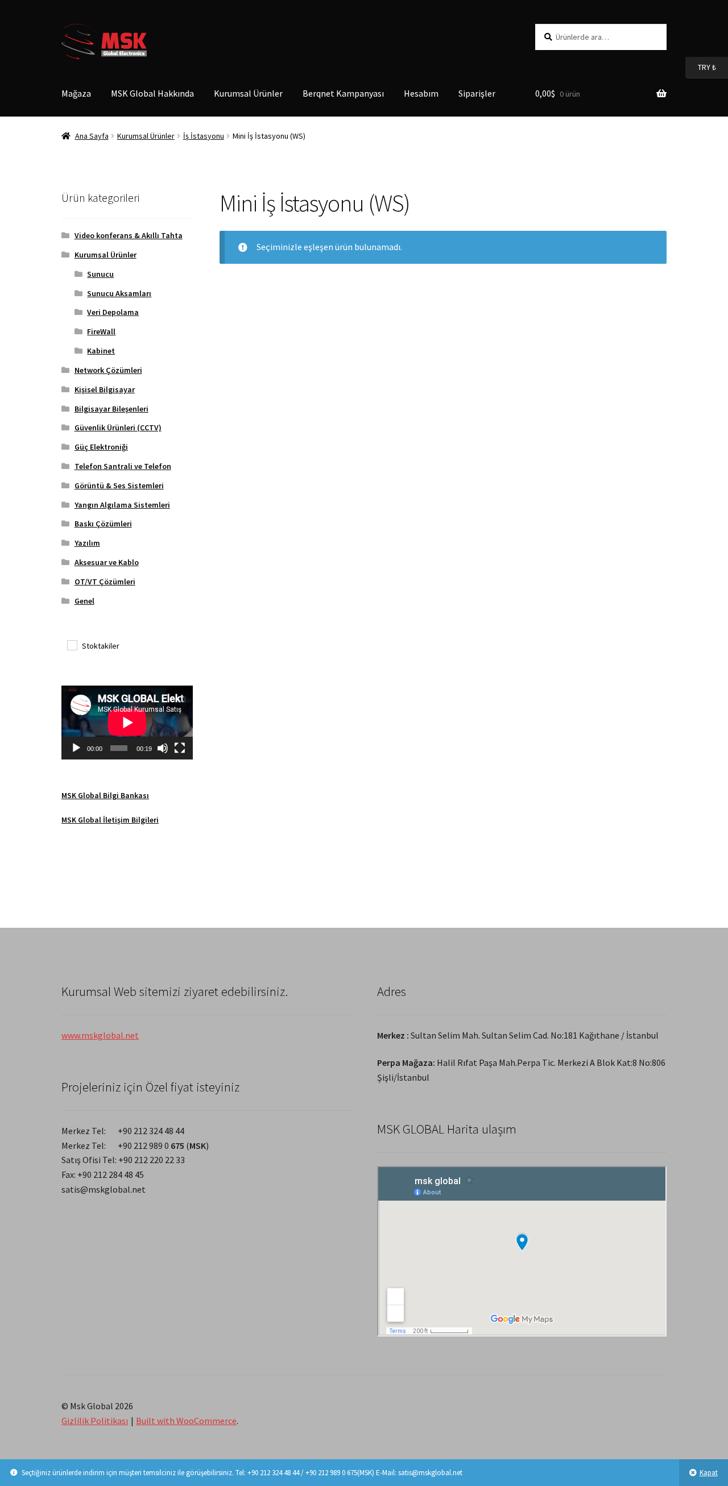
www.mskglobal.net (100, 1035)
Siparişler (476, 93)
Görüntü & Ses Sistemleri (119, 485)
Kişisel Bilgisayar (105, 389)
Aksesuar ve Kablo (107, 562)
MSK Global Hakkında (152, 93)
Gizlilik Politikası (94, 1420)
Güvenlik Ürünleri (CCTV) (118, 427)
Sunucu (100, 274)
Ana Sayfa (92, 136)
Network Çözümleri (108, 370)
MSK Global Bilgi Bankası (105, 795)
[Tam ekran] (179, 748)
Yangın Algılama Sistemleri (122, 505)
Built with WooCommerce (186, 1420)
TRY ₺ (700, 66)
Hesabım (421, 93)
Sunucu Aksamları (119, 293)
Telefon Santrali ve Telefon (123, 466)
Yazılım (87, 543)
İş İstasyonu (203, 136)
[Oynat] (76, 748)
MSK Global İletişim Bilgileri (110, 820)
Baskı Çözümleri (103, 523)
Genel (84, 601)
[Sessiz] (162, 748)
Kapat (709, 1472)
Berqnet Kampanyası (343, 93)
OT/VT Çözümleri (105, 581)
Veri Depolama (113, 312)
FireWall (101, 331)
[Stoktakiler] (71, 644)
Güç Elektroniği (101, 447)
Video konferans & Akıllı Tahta (129, 235)
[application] (127, 722)
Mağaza (76, 93)
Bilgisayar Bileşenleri (111, 409)
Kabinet (101, 351)
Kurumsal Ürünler (248, 93)
